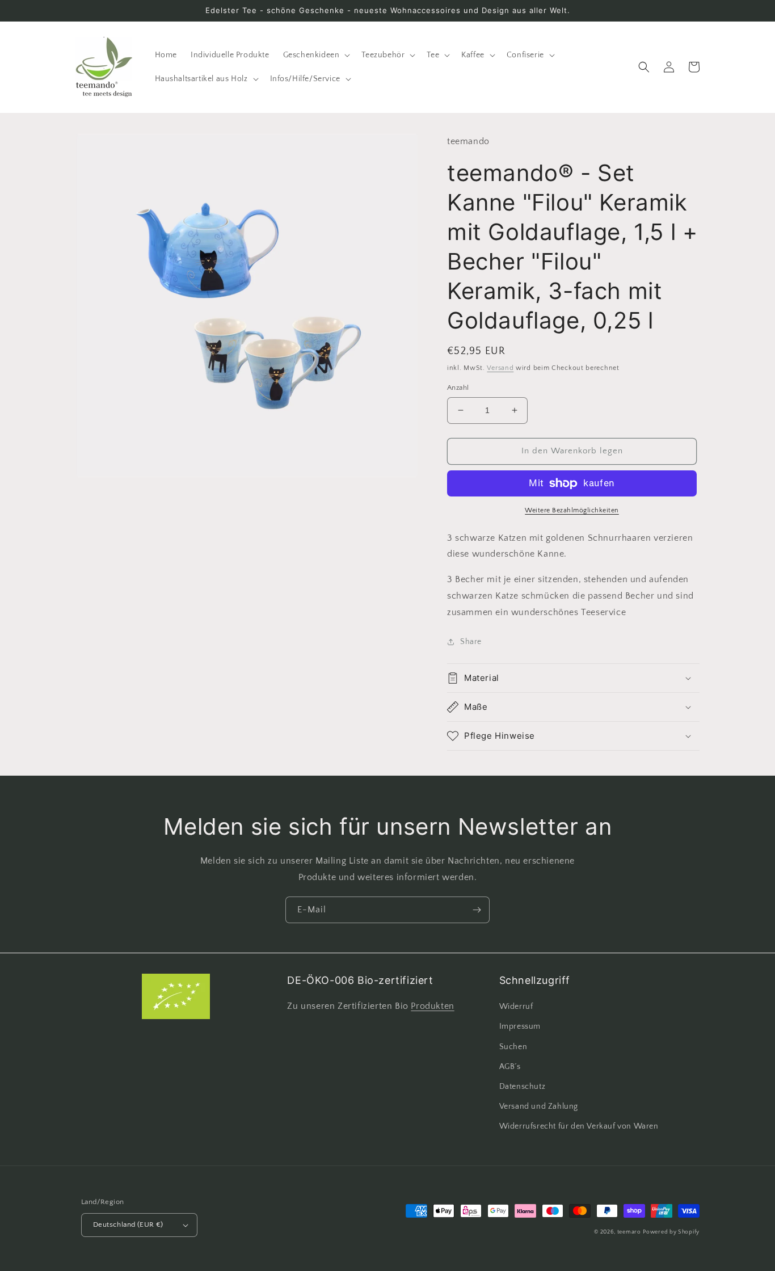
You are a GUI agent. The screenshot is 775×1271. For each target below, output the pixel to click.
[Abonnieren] (476, 910)
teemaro (629, 1232)
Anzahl (458, 388)
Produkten (432, 1006)
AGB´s (510, 1066)
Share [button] (471, 641)
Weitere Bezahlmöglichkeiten (572, 510)
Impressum (520, 1026)
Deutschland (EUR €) (128, 1224)
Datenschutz (522, 1086)
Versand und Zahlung (538, 1106)
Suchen (513, 1046)
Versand (500, 368)
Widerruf (516, 1006)
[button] (315, 55)
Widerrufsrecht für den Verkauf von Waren (579, 1126)
